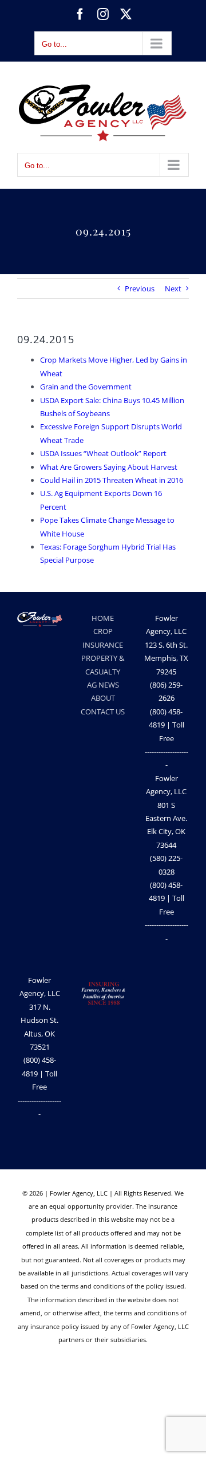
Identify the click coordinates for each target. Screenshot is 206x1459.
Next (173, 288)
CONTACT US (103, 711)
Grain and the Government (86, 386)
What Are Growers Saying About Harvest (108, 467)
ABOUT (103, 698)
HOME (103, 618)
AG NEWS (103, 685)
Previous (139, 288)
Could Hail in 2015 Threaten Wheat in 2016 (111, 480)
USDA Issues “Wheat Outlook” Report (103, 453)
